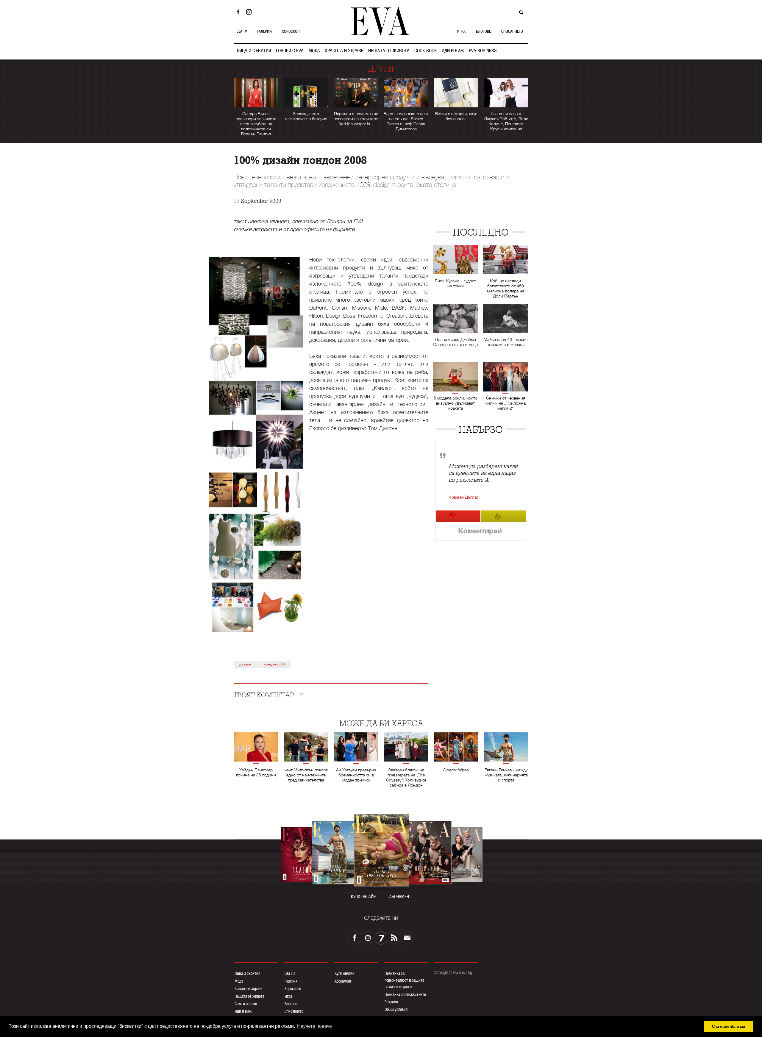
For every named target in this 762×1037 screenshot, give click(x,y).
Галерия (291, 981)
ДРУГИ (381, 69)
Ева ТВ (290, 973)
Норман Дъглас (464, 497)
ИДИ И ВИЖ (453, 51)
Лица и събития (247, 973)
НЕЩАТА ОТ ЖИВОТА (389, 51)
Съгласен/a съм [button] (728, 1026)
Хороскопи (293, 988)
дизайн (245, 664)
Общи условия (396, 1009)
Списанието (294, 1011)
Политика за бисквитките (405, 994)
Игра (288, 996)
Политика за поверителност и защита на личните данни (404, 980)
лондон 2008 (274, 664)
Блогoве (291, 1003)
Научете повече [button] (314, 1026)
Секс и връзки (246, 1003)
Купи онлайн (344, 973)
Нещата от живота (249, 996)
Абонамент (343, 981)
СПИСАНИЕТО (512, 31)
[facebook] (355, 938)
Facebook (238, 11)
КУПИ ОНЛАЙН (363, 896)
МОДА (314, 51)
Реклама (391, 1002)
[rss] (394, 938)
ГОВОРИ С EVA (290, 51)
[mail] (407, 938)
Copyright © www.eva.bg (453, 972)
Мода (239, 981)
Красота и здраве (248, 988)
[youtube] (381, 938)
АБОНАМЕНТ (400, 896)
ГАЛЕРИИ (264, 31)
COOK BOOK (425, 51)
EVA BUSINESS (483, 51)
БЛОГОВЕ (483, 31)
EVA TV (242, 31)
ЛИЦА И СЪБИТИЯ (254, 51)
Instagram (250, 11)
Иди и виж (243, 1011)
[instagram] (368, 938)
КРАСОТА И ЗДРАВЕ (344, 51)
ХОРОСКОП (291, 31)
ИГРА (461, 31)
